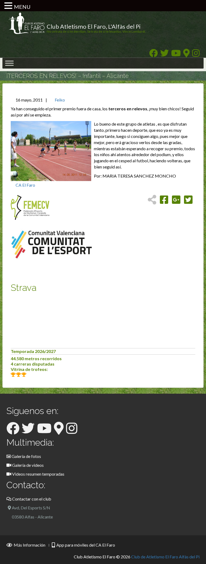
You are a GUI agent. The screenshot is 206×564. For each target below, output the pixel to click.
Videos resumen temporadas (37, 473)
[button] (9, 6)
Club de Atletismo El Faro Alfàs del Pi (165, 556)
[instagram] (196, 54)
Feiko (60, 99)
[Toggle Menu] (9, 63)
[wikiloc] (186, 54)
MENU (22, 6)
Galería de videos (27, 465)
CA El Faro (25, 184)
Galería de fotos (26, 456)
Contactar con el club (31, 498)
